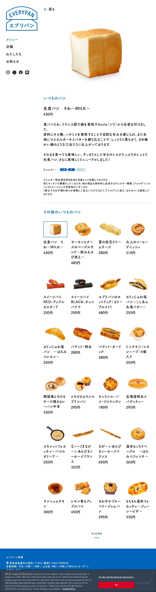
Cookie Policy (68, 589)
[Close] (151, 580)
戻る (52, 9)
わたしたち (13, 54)
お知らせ (13, 61)
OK (116, 585)
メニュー (12, 39)
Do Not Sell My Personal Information (116, 577)
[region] (78, 581)
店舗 (9, 46)
